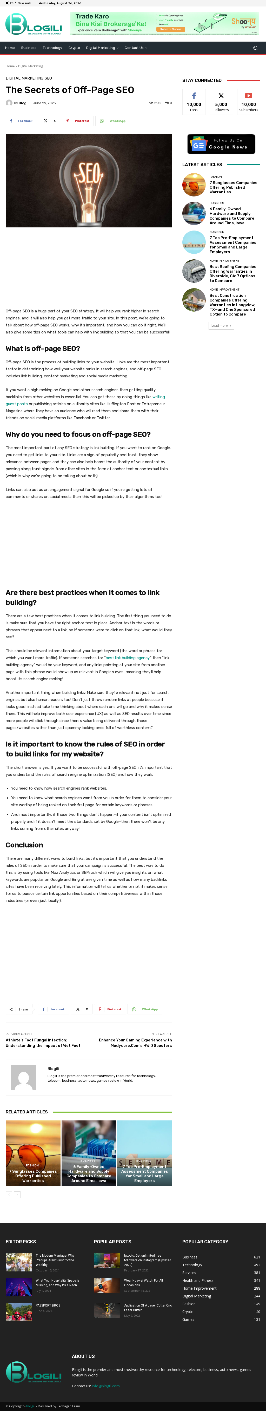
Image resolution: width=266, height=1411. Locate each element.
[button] (255, 48)
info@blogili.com (106, 1385)
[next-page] (17, 1194)
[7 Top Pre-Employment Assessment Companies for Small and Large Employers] (144, 1153)
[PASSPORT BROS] (19, 1312)
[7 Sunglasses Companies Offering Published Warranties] (33, 1153)
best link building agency (127, 657)
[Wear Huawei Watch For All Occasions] (107, 1285)
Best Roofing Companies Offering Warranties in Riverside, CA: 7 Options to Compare (233, 273)
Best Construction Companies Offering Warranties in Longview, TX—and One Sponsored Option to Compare (232, 305)
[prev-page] (9, 1194)
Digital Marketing (30, 66)
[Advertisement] (88, 270)
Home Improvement (225, 260)
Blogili (30, 1406)
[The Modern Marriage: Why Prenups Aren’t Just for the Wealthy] (19, 1262)
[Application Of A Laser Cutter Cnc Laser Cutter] (107, 1310)
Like (194, 93)
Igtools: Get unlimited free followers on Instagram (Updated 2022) (147, 1260)
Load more (219, 325)
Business (88, 1160)
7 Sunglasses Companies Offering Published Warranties (33, 1176)
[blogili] (10, 103)
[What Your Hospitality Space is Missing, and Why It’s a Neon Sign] (19, 1287)
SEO (48, 78)
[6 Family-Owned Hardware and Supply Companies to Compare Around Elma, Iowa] (89, 1153)
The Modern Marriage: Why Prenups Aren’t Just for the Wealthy (55, 1260)
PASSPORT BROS (48, 1305)
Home (10, 66)
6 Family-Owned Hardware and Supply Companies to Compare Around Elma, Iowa (88, 1173)
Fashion (32, 1165)
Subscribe (249, 93)
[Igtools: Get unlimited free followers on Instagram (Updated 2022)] (107, 1260)
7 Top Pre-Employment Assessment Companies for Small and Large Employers (144, 1173)
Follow (221, 93)
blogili (24, 103)
